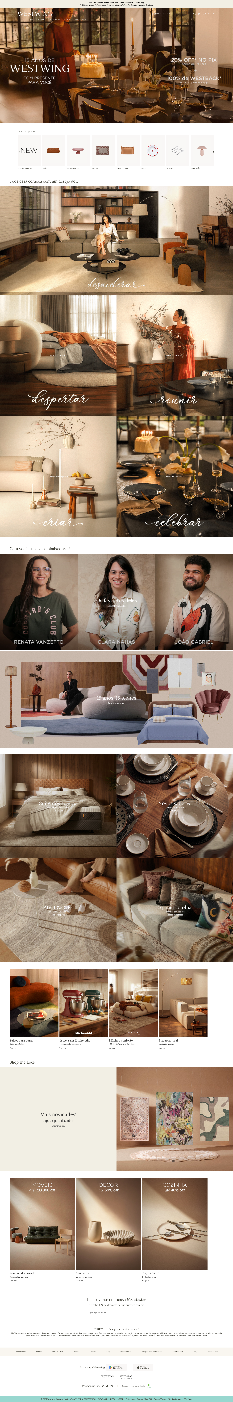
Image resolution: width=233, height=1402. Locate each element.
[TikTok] (107, 1386)
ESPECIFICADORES (71, 19)
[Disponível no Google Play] (116, 1367)
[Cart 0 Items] (213, 13)
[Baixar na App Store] (143, 1367)
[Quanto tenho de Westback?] (199, 14)
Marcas (39, 1351)
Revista (76, 1351)
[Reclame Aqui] (148, 1386)
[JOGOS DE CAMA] (128, 150)
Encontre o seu (58, 1126)
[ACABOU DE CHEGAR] (29, 150)
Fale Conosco (178, 1351)
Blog (108, 1351)
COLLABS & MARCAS (38, 19)
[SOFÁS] (53, 150)
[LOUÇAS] (152, 150)
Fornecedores (125, 1351)
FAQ (195, 1351)
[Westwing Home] (35, 14)
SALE (84, 19)
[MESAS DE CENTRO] (78, 150)
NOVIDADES (55, 19)
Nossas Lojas (57, 1351)
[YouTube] (98, 1386)
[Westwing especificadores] (126, 1377)
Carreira (93, 1351)
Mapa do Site (213, 1351)
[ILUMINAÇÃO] (202, 150)
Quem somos (20, 1351)
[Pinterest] (102, 1386)
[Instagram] (111, 1386)
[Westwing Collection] (107, 1376)
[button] (204, 14)
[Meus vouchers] (194, 14)
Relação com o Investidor (152, 1351)
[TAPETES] (103, 150)
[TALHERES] (177, 150)
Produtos (22, 19)
